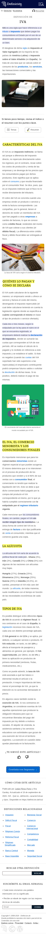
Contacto (28, 923)
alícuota (16, 588)
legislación (7, 627)
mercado (31, 845)
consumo (14, 181)
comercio (31, 820)
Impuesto (9, 815)
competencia (33, 834)
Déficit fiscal (11, 820)
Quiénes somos (7, 923)
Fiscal (8, 826)
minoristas (22, 461)
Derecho (7, 11)
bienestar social (34, 815)
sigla (25, 48)
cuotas (28, 357)
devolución (10, 372)
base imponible (12, 856)
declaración (36, 335)
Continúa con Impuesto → (23, 769)
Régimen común (12, 831)
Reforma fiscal (12, 837)
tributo (5, 31)
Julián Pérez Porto (23, 789)
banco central (11, 850)
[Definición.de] (12, 4)
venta (7, 533)
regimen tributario (29, 505)
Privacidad (19, 923)
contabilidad (32, 839)
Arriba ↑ (36, 923)
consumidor (21, 479)
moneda (30, 850)
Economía (17, 11)
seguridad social (34, 856)
